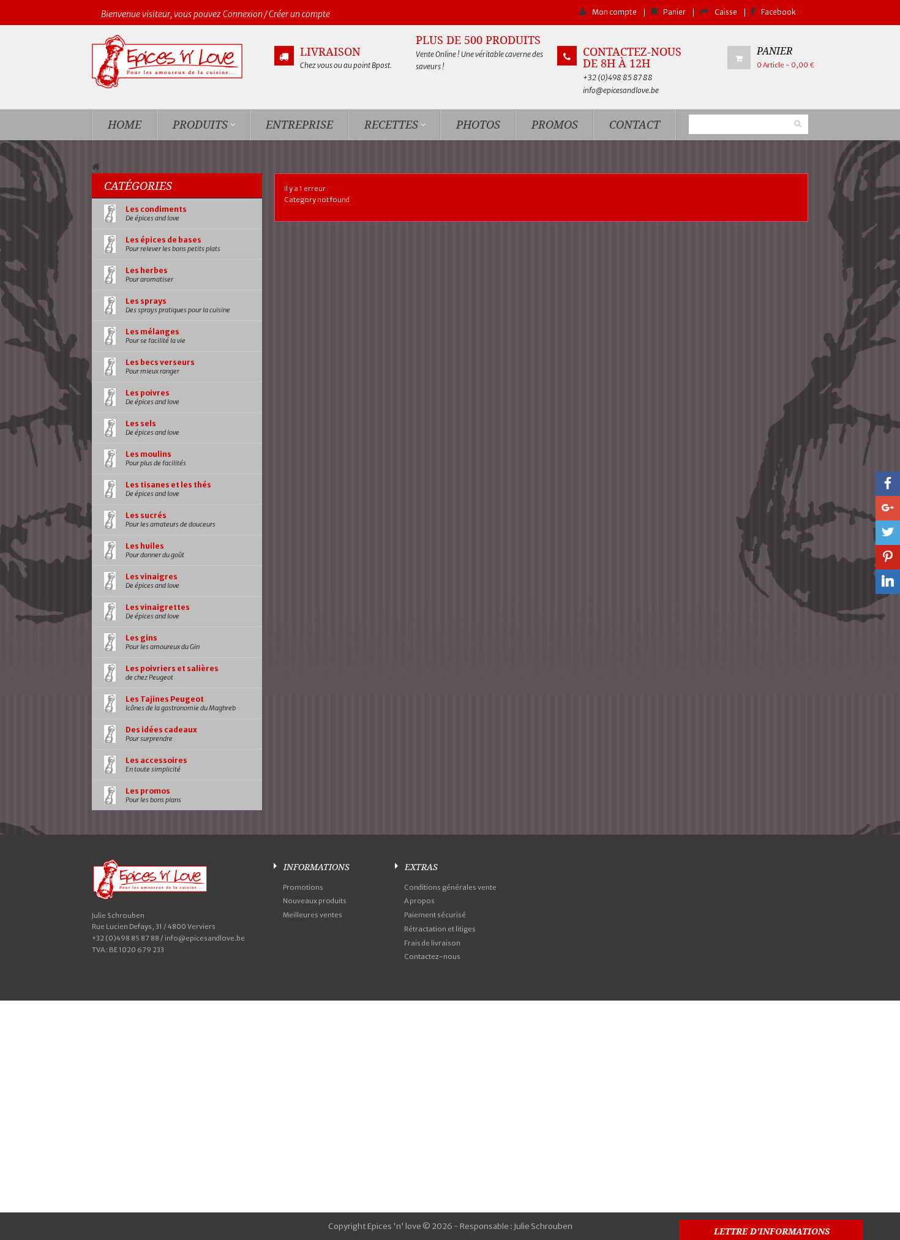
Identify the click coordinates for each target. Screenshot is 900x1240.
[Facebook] (888, 484)
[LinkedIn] (888, 581)
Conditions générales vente (450, 887)
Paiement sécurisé (435, 915)
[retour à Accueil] (96, 167)
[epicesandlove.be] (177, 61)
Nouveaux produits (315, 900)
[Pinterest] (888, 557)
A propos (419, 900)
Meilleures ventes (312, 915)
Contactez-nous (432, 956)
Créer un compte (299, 14)
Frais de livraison (432, 943)
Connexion (243, 14)
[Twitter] (888, 532)
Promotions (303, 887)
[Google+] (888, 508)
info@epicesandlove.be (621, 90)
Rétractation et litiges (440, 929)
